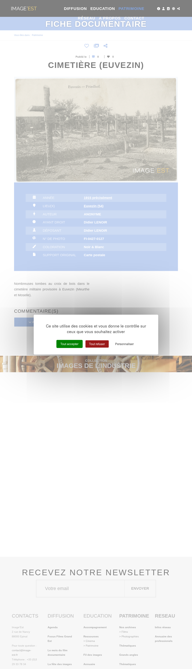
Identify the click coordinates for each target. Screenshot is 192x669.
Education (102, 8)
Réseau (86, 18)
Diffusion (75, 8)
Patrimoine (131, 8)
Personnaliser (124, 344)
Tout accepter (69, 344)
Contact (134, 18)
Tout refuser (97, 344)
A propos (110, 18)
